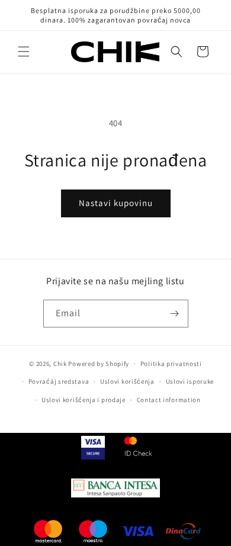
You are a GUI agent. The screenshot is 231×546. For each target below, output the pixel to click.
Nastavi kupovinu (116, 202)
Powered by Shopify (98, 363)
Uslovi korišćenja (127, 381)
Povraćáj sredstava (58, 381)
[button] (24, 51)
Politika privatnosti (171, 363)
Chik (60, 363)
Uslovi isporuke (190, 381)
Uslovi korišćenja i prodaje (83, 400)
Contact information (169, 400)
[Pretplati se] (175, 313)
